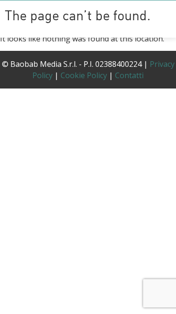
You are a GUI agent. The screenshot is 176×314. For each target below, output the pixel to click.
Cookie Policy (84, 75)
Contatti (129, 75)
